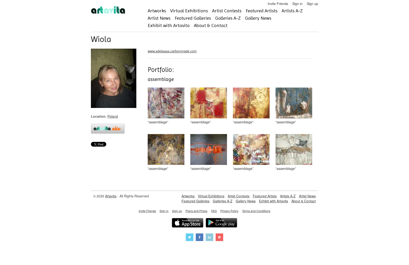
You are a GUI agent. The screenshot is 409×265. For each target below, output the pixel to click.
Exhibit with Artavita (169, 25)
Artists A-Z (292, 11)
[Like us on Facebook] (199, 237)
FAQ (214, 211)
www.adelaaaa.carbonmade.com (172, 51)
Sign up (312, 3)
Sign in (297, 3)
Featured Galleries (193, 18)
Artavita (110, 196)
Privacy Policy (229, 211)
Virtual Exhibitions (189, 11)
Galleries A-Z (228, 18)
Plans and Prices (196, 211)
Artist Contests (226, 11)
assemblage (161, 79)
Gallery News (258, 18)
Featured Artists (261, 11)
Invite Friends (278, 3)
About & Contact (210, 25)
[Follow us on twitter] (189, 237)
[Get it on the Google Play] (221, 223)
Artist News (159, 18)
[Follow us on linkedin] (209, 237)
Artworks (157, 11)
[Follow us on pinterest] (219, 237)
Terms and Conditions (256, 211)
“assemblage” (158, 122)
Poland (112, 116)
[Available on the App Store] (187, 223)
